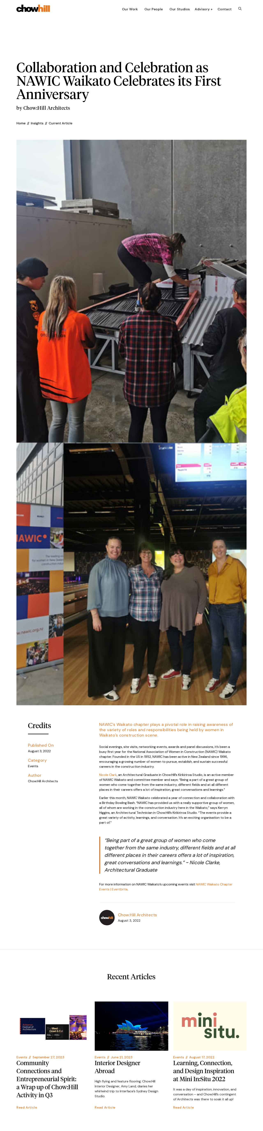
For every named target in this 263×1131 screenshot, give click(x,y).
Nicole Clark (108, 775)
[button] (203, 9)
